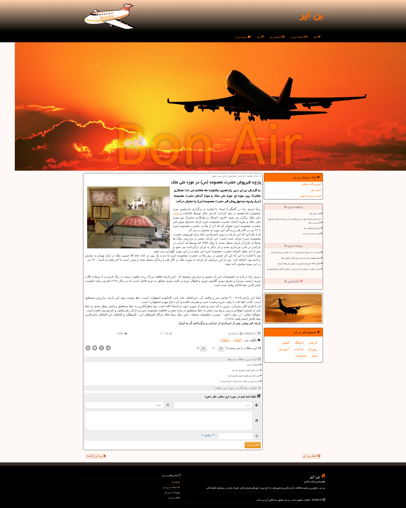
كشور (286, 342)
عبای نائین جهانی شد (312, 228)
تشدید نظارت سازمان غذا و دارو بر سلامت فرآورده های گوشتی (294, 269)
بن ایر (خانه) (95, 456)
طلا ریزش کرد (315, 213)
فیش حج (316, 190)
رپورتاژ (313, 349)
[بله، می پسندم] (221, 348)
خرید (238, 340)
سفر (259, 37)
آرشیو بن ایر (276, 37)
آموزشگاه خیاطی (311, 184)
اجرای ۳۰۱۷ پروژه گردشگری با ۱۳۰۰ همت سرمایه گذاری (296, 252)
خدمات (298, 349)
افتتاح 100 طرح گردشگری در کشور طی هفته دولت (299, 263)
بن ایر (312, 15)
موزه (176, 213)
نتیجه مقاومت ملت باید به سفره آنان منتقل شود (301, 258)
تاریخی (313, 342)
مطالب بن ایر (174, 497)
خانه (316, 37)
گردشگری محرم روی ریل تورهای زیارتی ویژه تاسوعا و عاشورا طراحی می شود (294, 221)
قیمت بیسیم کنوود (310, 195)
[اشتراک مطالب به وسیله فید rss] (88, 347)
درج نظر (251, 445)
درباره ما (176, 482)
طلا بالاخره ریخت (253, 365)
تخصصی (301, 355)
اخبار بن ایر (310, 456)
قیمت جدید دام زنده (312, 234)
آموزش (283, 349)
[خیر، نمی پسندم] (203, 348)
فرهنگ (299, 342)
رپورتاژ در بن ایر (172, 492)
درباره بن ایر (241, 37)
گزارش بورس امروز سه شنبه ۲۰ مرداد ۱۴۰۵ (240, 381)
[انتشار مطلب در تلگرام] (108, 347)
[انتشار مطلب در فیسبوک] (101, 347)
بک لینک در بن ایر (171, 487)
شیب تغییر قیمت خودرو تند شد (246, 370)
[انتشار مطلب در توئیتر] (95, 347)
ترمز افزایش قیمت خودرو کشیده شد (244, 376)
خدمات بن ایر (297, 37)
